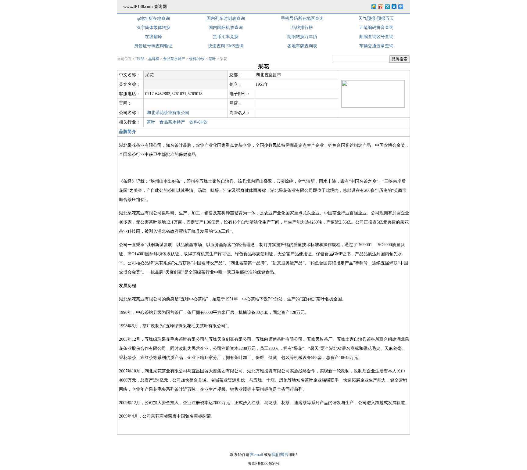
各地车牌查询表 (302, 46)
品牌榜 (153, 59)
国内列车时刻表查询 (225, 18)
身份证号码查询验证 (153, 46)
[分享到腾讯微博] (387, 6)
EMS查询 (235, 46)
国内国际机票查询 (226, 27)
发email (256, 454)
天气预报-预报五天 (376, 18)
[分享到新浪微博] (380, 6)
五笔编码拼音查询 (376, 27)
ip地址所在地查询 (153, 18)
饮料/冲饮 (197, 59)
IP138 (139, 59)
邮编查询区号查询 (376, 36)
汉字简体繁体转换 (153, 27)
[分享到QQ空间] (373, 6)
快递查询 (216, 46)
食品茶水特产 (174, 59)
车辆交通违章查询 (376, 46)
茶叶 (212, 59)
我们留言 (280, 454)
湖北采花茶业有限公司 (168, 112)
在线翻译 (153, 36)
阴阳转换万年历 (302, 36)
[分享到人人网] (393, 6)
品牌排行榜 (302, 27)
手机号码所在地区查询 (302, 18)
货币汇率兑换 (225, 36)
